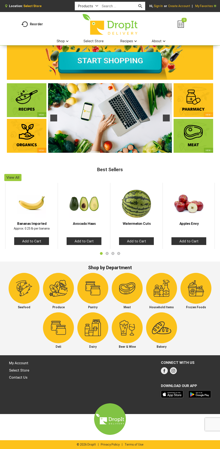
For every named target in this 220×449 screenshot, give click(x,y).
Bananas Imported (31, 223)
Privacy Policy (110, 444)
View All (12, 177)
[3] (114, 149)
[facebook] (164, 372)
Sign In (158, 6)
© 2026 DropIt (86, 444)
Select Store (19, 370)
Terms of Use (134, 444)
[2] (110, 149)
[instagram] (173, 372)
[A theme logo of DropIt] (110, 24)
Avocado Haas (84, 223)
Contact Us (18, 377)
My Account (18, 363)
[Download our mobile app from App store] (172, 394)
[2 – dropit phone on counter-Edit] (110, 118)
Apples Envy (189, 223)
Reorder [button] (36, 24)
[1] (105, 149)
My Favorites (204, 6)
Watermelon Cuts (137, 223)
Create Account (179, 6)
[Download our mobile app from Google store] (199, 394)
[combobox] (87, 6)
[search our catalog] (140, 6)
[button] (53, 118)
